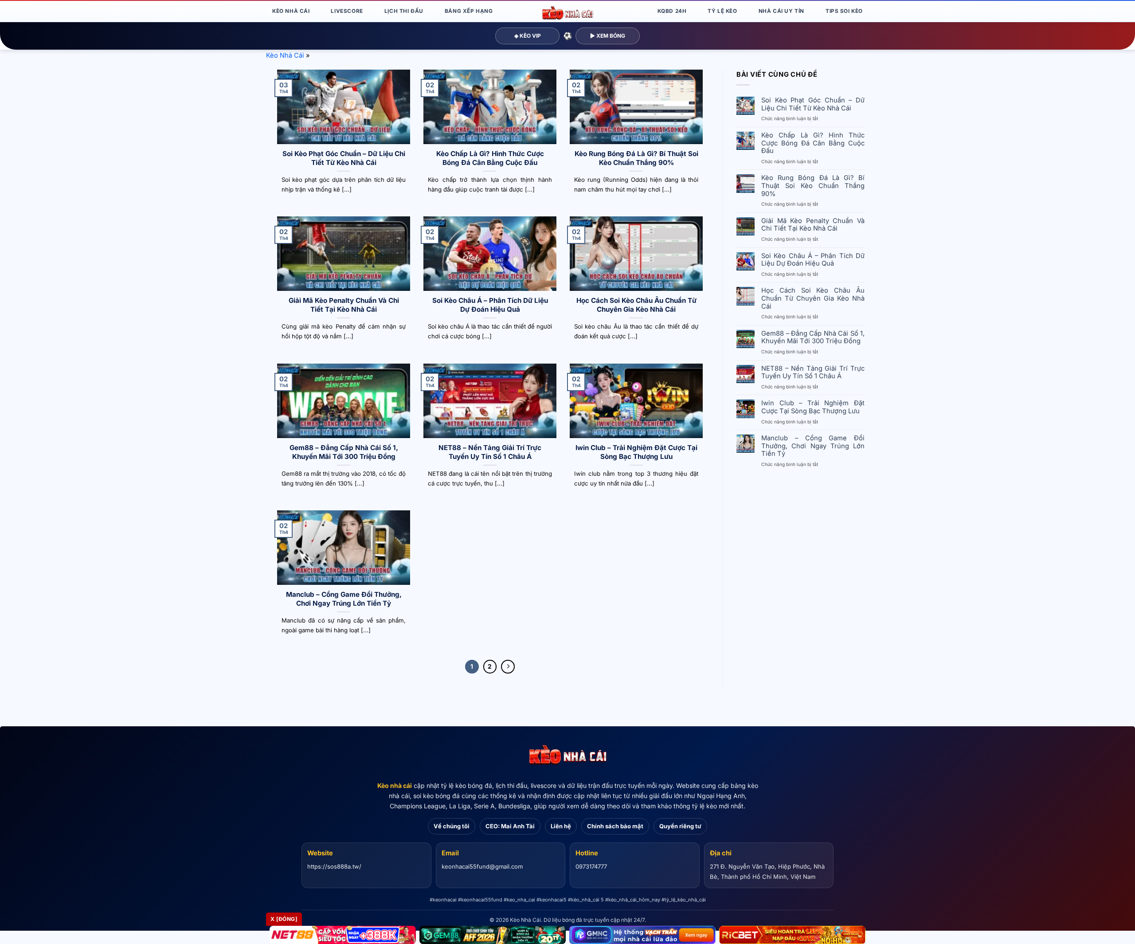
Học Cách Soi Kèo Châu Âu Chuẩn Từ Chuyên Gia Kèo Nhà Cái (636, 304)
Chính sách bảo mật (615, 826)
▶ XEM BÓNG (607, 35)
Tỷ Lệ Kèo (722, 11)
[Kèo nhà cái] (567, 755)
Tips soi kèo (844, 11)
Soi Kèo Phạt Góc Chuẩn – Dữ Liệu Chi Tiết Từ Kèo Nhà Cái (343, 158)
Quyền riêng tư (680, 826)
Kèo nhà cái (394, 785)
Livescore (347, 11)
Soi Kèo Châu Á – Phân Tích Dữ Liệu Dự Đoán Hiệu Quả (490, 304)
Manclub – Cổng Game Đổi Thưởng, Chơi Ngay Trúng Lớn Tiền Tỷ (344, 598)
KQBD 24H (672, 11)
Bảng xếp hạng (469, 11)
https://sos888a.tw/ (334, 866)
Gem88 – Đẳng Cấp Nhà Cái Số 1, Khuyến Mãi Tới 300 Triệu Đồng (344, 452)
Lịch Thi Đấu (403, 11)
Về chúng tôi (452, 826)
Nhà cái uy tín (781, 11)
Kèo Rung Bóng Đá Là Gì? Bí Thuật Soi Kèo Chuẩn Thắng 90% (636, 158)
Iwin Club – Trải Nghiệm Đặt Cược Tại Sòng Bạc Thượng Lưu (636, 452)
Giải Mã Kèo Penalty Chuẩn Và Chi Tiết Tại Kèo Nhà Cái (344, 304)
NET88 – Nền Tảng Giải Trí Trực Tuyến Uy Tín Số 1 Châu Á (489, 452)
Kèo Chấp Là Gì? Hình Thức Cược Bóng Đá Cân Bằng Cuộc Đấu (490, 158)
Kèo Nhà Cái (290, 11)
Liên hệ (561, 826)
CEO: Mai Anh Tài (510, 826)
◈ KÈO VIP (527, 35)
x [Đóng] (283, 919)
